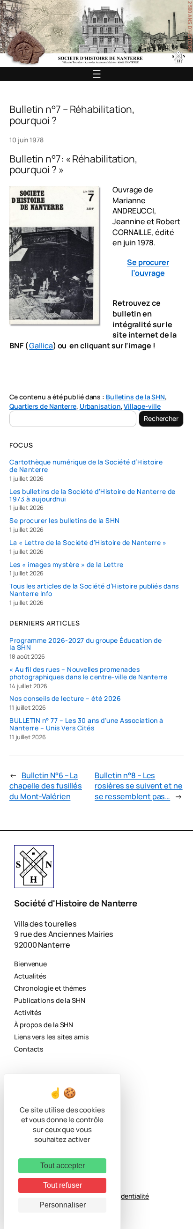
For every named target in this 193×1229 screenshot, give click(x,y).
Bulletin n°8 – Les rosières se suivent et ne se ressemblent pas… (139, 786)
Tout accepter (62, 1166)
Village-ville (142, 406)
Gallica (40, 345)
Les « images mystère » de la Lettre (66, 564)
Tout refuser (62, 1185)
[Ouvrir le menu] (96, 74)
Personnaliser (62, 1205)
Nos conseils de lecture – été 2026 (65, 698)
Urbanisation (100, 406)
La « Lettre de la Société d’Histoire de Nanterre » (87, 542)
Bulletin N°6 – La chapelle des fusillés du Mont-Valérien (45, 786)
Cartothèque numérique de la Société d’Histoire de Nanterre (86, 465)
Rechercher (161, 418)
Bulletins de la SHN (135, 396)
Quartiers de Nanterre (42, 406)
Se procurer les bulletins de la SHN (64, 520)
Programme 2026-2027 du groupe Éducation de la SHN (85, 644)
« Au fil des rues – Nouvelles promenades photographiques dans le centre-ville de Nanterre (88, 673)
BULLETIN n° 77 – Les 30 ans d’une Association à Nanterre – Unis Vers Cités (86, 724)
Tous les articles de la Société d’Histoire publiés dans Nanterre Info (94, 589)
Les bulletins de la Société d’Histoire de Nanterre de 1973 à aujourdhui (92, 495)
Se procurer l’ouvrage (148, 267)
